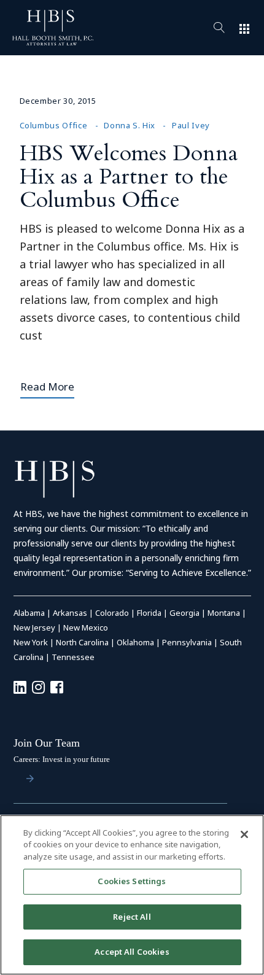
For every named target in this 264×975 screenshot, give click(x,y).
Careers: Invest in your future (62, 759)
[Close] (244, 834)
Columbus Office (54, 125)
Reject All (131, 916)
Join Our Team (47, 743)
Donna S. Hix (129, 125)
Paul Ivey (191, 125)
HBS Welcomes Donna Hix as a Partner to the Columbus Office (129, 176)
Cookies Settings (132, 881)
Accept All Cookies (132, 951)
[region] (132, 895)
